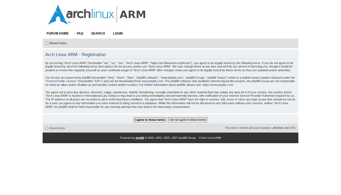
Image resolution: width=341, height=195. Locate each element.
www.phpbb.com (152, 81)
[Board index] (97, 22)
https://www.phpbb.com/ (217, 84)
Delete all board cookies (255, 127)
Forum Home (58, 33)
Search (98, 33)
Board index (58, 43)
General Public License (61, 81)
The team (231, 127)
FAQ (80, 33)
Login (118, 33)
